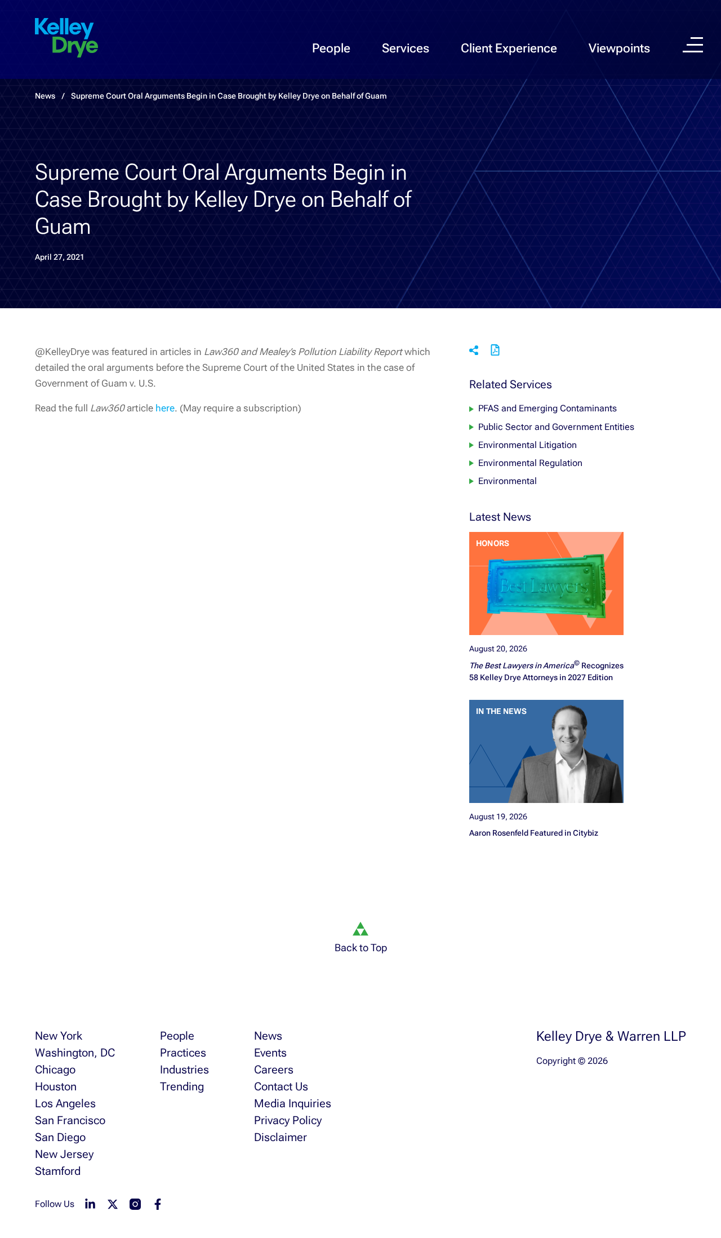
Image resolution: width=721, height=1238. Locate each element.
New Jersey (64, 1154)
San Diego (60, 1137)
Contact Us (281, 1086)
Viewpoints (619, 48)
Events (270, 1052)
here (165, 408)
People (331, 48)
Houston (56, 1086)
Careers (273, 1069)
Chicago (55, 1069)
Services (405, 48)
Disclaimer (280, 1137)
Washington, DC (75, 1052)
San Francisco (70, 1120)
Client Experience (509, 48)
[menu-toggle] (692, 45)
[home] (66, 38)
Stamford (58, 1171)
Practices (183, 1052)
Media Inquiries (292, 1103)
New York (58, 1035)
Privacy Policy (288, 1120)
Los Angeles (65, 1103)
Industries (184, 1069)
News (268, 1035)
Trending (182, 1086)
